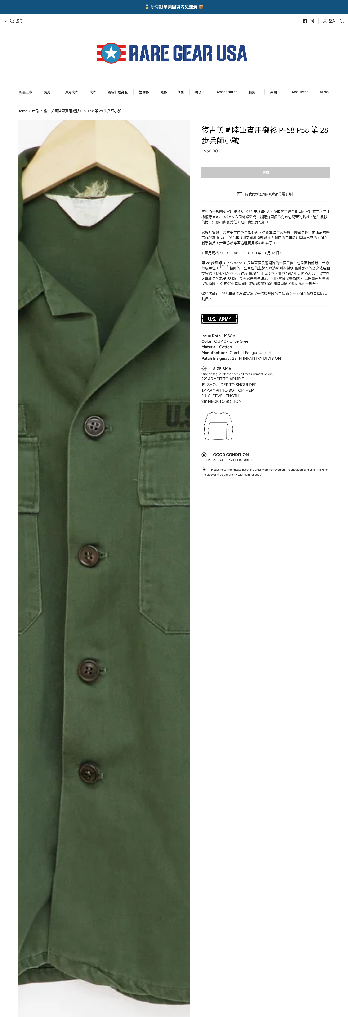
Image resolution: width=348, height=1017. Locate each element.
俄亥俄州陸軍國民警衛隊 (239, 284)
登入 (332, 21)
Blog (324, 92)
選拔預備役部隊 (262, 294)
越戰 (310, 294)
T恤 (181, 92)
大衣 (93, 92)
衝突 (252, 92)
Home (22, 111)
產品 (35, 111)
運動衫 (144, 92)
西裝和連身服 (118, 92)
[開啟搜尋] (12, 21)
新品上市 (25, 92)
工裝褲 (281, 232)
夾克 (47, 92)
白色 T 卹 (244, 232)
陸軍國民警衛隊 (263, 263)
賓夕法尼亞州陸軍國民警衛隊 (277, 278)
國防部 (309, 263)
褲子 (198, 92)
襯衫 (164, 92)
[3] (227, 267)
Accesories (227, 92)
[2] (222, 267)
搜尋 (19, 21)
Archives (300, 92)
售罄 (266, 172)
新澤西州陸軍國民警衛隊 (282, 284)
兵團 (273, 92)
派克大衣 (71, 92)
